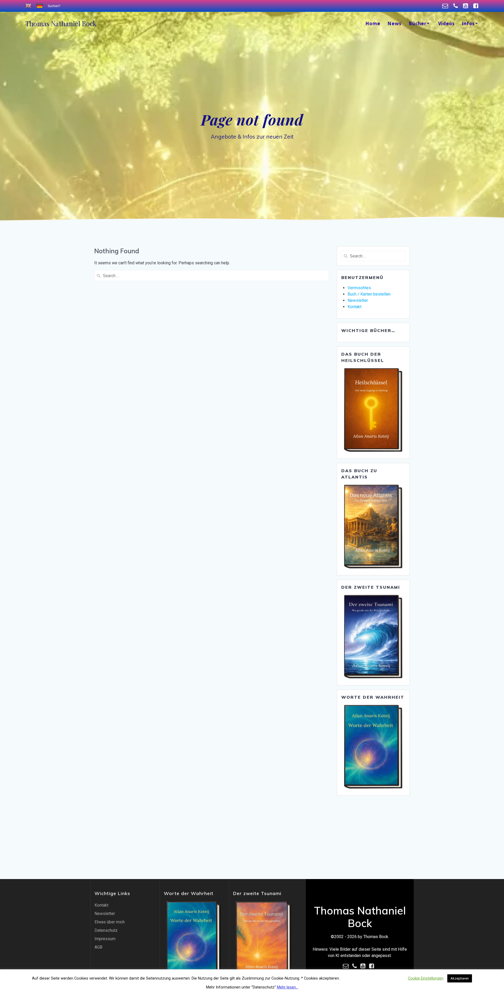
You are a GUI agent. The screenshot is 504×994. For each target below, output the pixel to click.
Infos (468, 23)
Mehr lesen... (287, 987)
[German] (40, 6)
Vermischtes (359, 287)
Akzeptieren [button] (459, 978)
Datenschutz (106, 930)
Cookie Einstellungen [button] (425, 978)
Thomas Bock (60, 23)
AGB (98, 947)
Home (372, 23)
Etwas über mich (109, 921)
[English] (29, 6)
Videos (446, 23)
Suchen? (54, 6)
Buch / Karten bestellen (369, 294)
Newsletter (358, 300)
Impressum (105, 938)
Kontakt (354, 306)
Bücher (418, 23)
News (394, 23)
